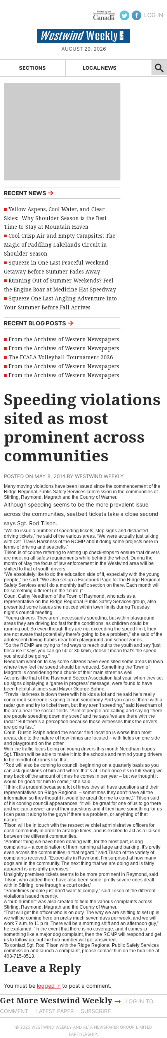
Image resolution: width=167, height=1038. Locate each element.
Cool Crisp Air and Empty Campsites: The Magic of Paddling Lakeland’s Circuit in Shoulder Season (59, 245)
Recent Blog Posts (39, 323)
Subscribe (96, 1011)
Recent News (29, 193)
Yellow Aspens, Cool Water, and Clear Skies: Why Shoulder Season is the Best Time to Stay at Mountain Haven (55, 218)
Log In (153, 15)
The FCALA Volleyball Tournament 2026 (61, 357)
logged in (49, 985)
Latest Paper (54, 1011)
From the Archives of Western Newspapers (64, 339)
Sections (32, 68)
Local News (100, 68)
